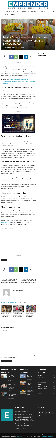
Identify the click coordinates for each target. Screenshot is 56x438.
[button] (53, 11)
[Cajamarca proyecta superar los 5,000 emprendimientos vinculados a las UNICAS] (31, 308)
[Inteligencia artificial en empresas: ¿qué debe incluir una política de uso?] (4, 394)
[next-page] (19, 321)
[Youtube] (39, 416)
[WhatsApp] (16, 57)
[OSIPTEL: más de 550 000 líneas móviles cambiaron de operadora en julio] (4, 386)
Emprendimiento (19, 259)
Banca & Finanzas (10, 14)
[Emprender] (28, 5)
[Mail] (49, 412)
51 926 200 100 (28, 436)
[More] (31, 57)
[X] (21, 57)
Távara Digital (19, 436)
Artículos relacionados (8, 302)
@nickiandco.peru (6, 222)
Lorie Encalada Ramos (10, 47)
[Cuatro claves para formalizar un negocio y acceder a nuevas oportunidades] (6, 308)
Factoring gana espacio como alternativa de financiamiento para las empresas (12, 378)
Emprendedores (21, 11)
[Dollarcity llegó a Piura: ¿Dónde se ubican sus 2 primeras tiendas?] (23, 392)
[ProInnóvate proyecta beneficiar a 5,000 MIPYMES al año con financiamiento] (18, 308)
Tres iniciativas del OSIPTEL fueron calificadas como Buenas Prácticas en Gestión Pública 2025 (28, 281)
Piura (25, 259)
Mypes (12, 11)
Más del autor (22, 302)
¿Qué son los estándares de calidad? (30, 376)
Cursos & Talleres (33, 11)
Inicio (2, 18)
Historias (11, 34)
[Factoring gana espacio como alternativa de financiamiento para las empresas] (4, 376)
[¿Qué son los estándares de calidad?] (23, 376)
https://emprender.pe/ (15, 292)
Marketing (42, 11)
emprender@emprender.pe (26, 423)
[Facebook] (11, 57)
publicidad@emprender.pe (26, 425)
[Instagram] (43, 412)
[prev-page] (17, 321)
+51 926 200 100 (24, 428)
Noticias (7, 11)
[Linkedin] (26, 57)
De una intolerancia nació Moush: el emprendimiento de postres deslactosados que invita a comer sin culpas (19, 81)
